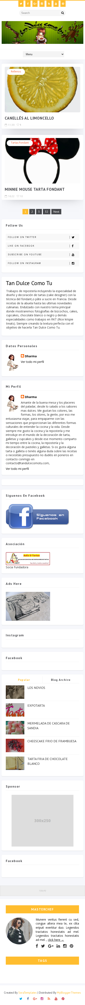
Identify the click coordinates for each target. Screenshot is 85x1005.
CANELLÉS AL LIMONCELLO (29, 118)
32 (46, 211)
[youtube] (56, 4)
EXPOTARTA (36, 705)
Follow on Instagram (24, 263)
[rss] (49, 4)
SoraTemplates (27, 992)
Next (56, 211)
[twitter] (21, 4)
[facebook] (28, 4)
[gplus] (35, 4)
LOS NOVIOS (36, 688)
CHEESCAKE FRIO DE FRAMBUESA (51, 741)
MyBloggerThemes (69, 992)
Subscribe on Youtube (25, 254)
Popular (24, 680)
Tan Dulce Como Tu (29, 283)
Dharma (31, 356)
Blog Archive (61, 680)
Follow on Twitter (22, 237)
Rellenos (16, 71)
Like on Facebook (21, 245)
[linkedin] (58, 946)
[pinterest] (63, 4)
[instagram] (42, 4)
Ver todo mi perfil (32, 362)
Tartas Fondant (20, 142)
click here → (56, 940)
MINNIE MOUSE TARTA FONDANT (35, 189)
